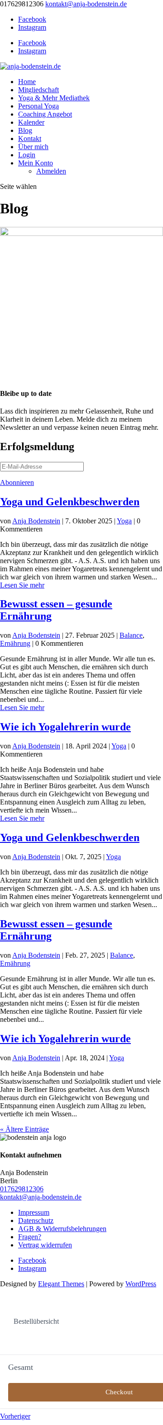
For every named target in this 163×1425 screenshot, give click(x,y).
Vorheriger (15, 1416)
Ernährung (15, 643)
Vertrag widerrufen (45, 1245)
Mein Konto (35, 163)
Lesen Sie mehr (22, 585)
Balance (131, 635)
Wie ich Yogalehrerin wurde (65, 727)
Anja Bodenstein (36, 521)
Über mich (33, 146)
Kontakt (29, 138)
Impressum (33, 1212)
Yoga (124, 521)
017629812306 (21, 1189)
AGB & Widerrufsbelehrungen (62, 1228)
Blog (25, 130)
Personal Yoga (38, 106)
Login (26, 155)
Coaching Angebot (45, 114)
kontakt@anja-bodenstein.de (41, 1197)
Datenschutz (35, 1220)
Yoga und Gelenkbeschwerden (69, 502)
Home (27, 81)
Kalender (31, 122)
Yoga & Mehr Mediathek (54, 98)
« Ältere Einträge (24, 1129)
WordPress (140, 1284)
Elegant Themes (61, 1284)
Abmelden (51, 171)
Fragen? (29, 1237)
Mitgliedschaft (38, 90)
